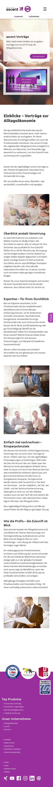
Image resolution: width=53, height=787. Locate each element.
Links (6, 765)
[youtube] (12, 778)
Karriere (7, 729)
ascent (18, 16)
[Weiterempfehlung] (39, 778)
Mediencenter (10, 768)
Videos (7, 772)
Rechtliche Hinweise (12, 749)
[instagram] (25, 778)
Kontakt (7, 739)
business (34, 16)
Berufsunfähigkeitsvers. (14, 710)
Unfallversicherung (12, 713)
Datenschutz (9, 743)
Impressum (9, 746)
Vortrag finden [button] (38, 56)
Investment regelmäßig (13, 707)
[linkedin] (32, 778)
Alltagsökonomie (11, 723)
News (6, 762)
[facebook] (19, 778)
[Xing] (5, 778)
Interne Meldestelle (12, 752)
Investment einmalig (12, 703)
